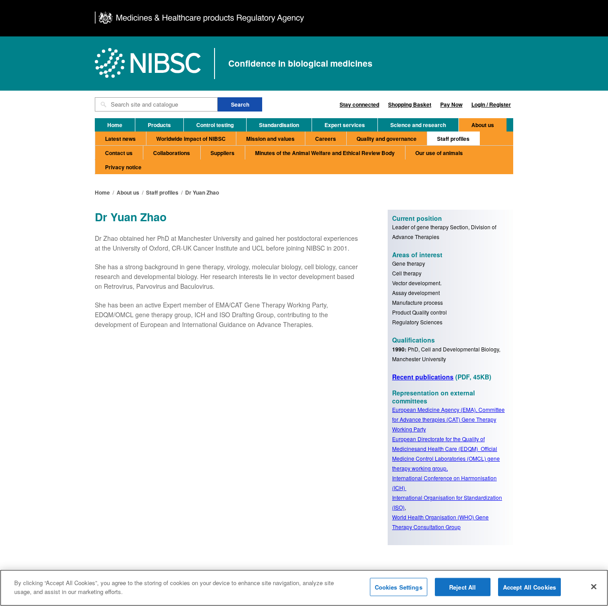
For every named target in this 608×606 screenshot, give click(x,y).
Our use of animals (439, 153)
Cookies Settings (398, 587)
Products (159, 125)
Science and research (418, 125)
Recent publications (423, 376)
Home (114, 125)
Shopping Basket (409, 104)
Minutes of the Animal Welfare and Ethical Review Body (325, 153)
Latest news (120, 139)
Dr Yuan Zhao (202, 192)
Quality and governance (387, 139)
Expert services (344, 125)
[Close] (594, 586)
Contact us (119, 153)
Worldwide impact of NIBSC (191, 139)
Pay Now (451, 104)
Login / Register (491, 104)
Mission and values (270, 139)
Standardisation (279, 125)
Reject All (462, 587)
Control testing (215, 125)
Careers (325, 139)
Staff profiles (453, 139)
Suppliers (223, 153)
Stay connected (359, 104)
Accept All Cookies (529, 587)
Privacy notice (123, 167)
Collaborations (171, 153)
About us (482, 125)
